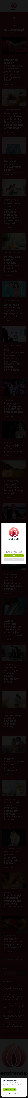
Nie (14, 559)
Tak (14, 556)
